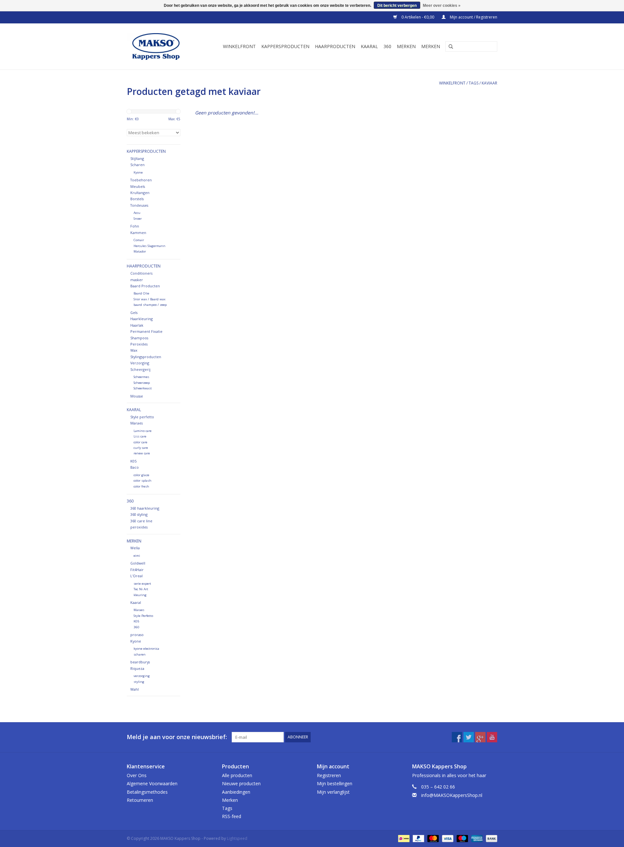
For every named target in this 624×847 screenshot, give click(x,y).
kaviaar (489, 83)
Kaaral (369, 46)
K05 (133, 461)
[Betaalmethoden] (403, 838)
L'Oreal (136, 575)
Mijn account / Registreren (473, 17)
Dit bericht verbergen (397, 5)
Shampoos (139, 337)
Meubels (137, 186)
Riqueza (137, 668)
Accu (137, 213)
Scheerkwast (143, 388)
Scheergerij (140, 369)
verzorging (142, 676)
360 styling (139, 514)
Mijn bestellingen (334, 783)
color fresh (141, 486)
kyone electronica (146, 648)
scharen (140, 654)
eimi (137, 556)
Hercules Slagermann (149, 246)
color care (140, 442)
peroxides (139, 527)
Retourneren (140, 800)
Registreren (329, 775)
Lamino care (142, 431)
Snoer (138, 218)
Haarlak (136, 325)
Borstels (137, 198)
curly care (141, 448)
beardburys (140, 661)
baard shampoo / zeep (150, 305)
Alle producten (237, 775)
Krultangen (140, 192)
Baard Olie (141, 293)
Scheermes (141, 377)
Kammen (138, 232)
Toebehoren (141, 179)
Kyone (138, 172)
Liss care (140, 436)
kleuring (140, 595)
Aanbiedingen (236, 792)
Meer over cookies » (442, 5)
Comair (139, 240)
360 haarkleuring (144, 508)
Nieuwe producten (241, 783)
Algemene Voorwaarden (152, 783)
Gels (133, 312)
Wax (133, 350)
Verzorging (139, 362)
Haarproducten (335, 46)
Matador (140, 251)
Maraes (136, 423)
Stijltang (137, 158)
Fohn (134, 226)
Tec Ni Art (141, 589)
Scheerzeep (142, 383)
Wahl (134, 689)
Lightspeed (237, 838)
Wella (135, 547)
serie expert (142, 583)
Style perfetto (142, 416)
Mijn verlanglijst (333, 792)
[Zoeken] (448, 46)
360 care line (141, 520)
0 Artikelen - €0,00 (417, 17)
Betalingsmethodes (147, 792)
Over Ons (137, 775)
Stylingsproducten (145, 356)
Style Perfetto (143, 616)
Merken (406, 46)
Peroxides (139, 344)
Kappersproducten (285, 46)
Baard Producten (145, 285)
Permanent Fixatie (146, 331)
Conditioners (141, 273)
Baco (134, 467)
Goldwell (137, 563)
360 (387, 46)
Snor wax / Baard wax (149, 299)
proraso (137, 634)
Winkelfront (239, 46)
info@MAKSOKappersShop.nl (451, 795)
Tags (473, 83)
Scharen (137, 164)
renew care (142, 453)
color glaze (141, 475)
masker (136, 279)
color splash (142, 480)
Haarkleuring (141, 318)
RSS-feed (231, 816)
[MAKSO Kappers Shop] (159, 46)
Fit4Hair (137, 569)
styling (139, 682)
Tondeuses (139, 205)
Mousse (136, 396)
